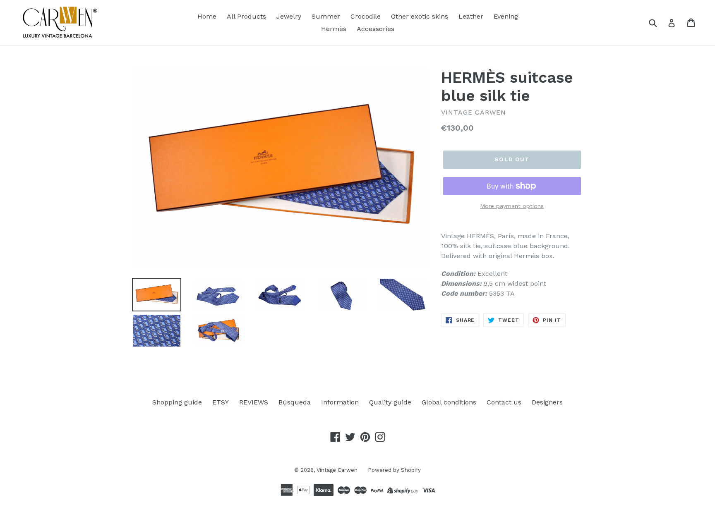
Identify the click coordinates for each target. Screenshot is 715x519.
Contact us (504, 402)
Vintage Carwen (337, 470)
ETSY (220, 402)
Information (340, 402)
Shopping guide (177, 402)
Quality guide (390, 402)
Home (206, 16)
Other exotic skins (419, 16)
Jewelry (288, 16)
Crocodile (365, 16)
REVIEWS (253, 402)
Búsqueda (294, 402)
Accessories (375, 29)
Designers (547, 402)
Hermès (333, 29)
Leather (470, 16)
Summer (326, 16)
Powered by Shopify (394, 470)
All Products (246, 16)
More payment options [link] (512, 206)
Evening (506, 16)
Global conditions (449, 402)
